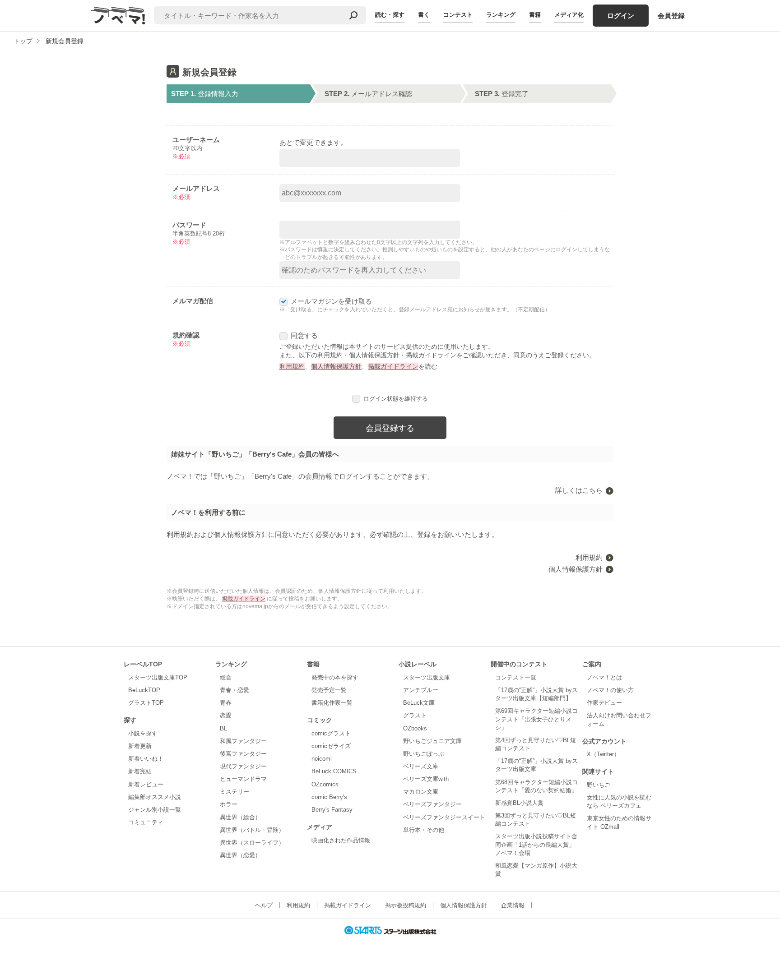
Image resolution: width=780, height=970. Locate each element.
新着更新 (140, 746)
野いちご (598, 784)
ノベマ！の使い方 (610, 690)
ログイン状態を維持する (395, 398)
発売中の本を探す (334, 677)
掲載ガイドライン (393, 366)
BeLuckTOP (144, 690)
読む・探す (389, 14)
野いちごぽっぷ (423, 753)
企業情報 (513, 905)
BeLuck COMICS (334, 771)
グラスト (415, 715)
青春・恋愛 (234, 690)
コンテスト (458, 14)
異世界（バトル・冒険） (252, 830)
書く (424, 14)
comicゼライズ (331, 746)
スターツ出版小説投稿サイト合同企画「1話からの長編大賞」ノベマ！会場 (536, 844)
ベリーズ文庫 (420, 766)
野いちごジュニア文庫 (432, 741)
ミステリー (234, 791)
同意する (304, 335)
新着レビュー (145, 784)
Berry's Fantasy (332, 809)
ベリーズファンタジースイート (444, 817)
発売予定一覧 (329, 690)
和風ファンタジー (243, 741)
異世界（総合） (240, 817)
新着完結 (140, 771)
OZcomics (325, 784)
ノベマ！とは (604, 677)
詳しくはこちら (579, 490)
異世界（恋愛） (240, 855)
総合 (226, 677)
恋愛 (226, 715)
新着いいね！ (145, 758)
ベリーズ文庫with (426, 779)
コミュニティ (145, 822)
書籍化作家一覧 (332, 702)
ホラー (228, 804)
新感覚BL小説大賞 (519, 802)
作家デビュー (604, 702)
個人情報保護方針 (336, 366)
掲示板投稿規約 (405, 905)
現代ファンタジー (243, 766)
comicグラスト (331, 733)
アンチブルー (420, 690)
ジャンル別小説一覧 (154, 809)
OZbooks (415, 728)
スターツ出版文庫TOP (157, 677)
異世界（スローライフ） (252, 842)
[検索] (353, 15)
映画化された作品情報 (340, 840)
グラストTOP (146, 702)
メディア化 (569, 14)
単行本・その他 (423, 830)
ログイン (620, 15)
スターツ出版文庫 (426, 677)
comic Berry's (329, 797)
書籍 (535, 14)
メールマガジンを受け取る (331, 301)
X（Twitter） (603, 754)
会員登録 (671, 15)
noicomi (321, 758)
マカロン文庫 (420, 791)
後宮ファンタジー (243, 753)
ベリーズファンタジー (432, 804)
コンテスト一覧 (515, 677)
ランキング (500, 14)
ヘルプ (264, 905)
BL (223, 728)
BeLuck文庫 (419, 702)
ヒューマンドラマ (243, 779)
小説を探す (143, 733)
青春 (226, 702)
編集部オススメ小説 (154, 797)
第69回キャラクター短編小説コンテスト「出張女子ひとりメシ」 (536, 718)
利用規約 (292, 366)
